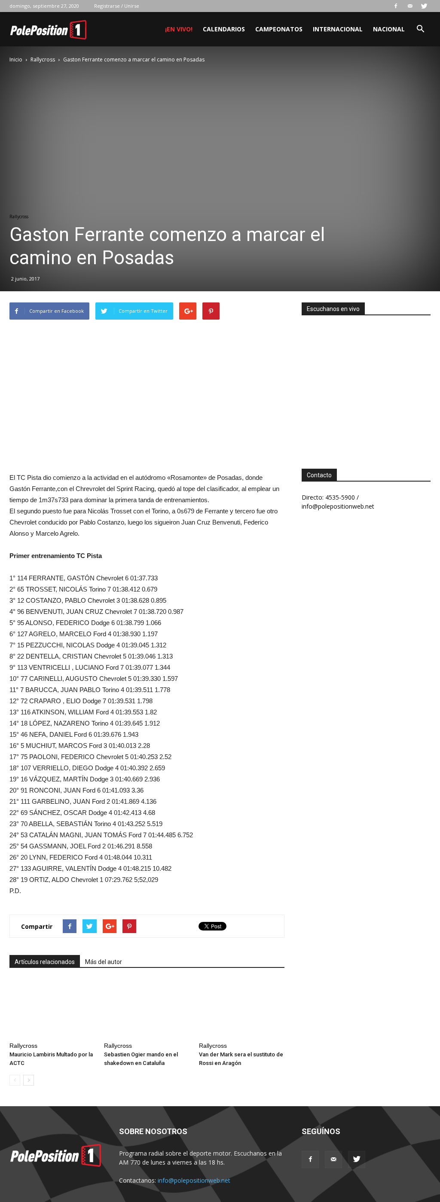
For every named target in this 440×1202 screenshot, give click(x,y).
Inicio (15, 59)
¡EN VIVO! (178, 29)
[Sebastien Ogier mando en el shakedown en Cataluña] (146, 1008)
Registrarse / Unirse (116, 6)
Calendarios (224, 29)
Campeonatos (278, 29)
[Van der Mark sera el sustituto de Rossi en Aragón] (241, 1008)
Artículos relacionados (45, 961)
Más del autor (103, 961)
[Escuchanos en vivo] (366, 385)
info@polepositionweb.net (194, 1180)
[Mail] (409, 6)
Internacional (338, 29)
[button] (420, 30)
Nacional (389, 29)
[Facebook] (395, 6)
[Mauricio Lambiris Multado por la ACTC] (52, 1008)
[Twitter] (424, 6)
